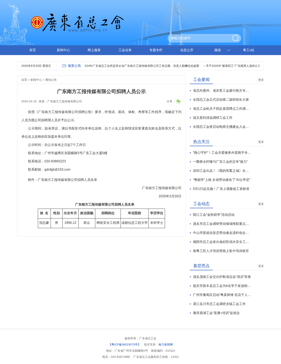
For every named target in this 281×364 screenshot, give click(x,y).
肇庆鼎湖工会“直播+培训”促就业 (216, 313)
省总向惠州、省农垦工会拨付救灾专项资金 (222, 90)
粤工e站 (248, 50)
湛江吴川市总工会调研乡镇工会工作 (219, 304)
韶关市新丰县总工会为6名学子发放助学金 (222, 286)
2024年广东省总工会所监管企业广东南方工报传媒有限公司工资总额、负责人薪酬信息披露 (138, 65)
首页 (32, 50)
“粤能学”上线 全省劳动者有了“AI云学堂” (221, 179)
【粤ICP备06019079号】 (124, 344)
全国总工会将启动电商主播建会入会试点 (222, 126)
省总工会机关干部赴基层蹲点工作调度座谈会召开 (222, 108)
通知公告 (51, 79)
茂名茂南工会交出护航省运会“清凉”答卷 (222, 276)
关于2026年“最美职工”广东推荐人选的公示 (230, 65)
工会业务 (125, 50)
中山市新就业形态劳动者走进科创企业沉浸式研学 (222, 233)
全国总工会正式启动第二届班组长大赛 (221, 99)
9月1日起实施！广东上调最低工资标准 (221, 189)
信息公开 (186, 50)
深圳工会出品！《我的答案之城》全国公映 (222, 170)
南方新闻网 (165, 344)
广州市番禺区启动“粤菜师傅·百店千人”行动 (222, 295)
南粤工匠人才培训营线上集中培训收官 (221, 251)
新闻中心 (63, 50)
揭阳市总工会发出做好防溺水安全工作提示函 (222, 242)
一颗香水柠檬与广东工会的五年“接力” (220, 161)
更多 (261, 79)
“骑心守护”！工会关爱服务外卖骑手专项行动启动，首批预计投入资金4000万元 (222, 152)
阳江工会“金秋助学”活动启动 (214, 214)
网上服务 (94, 50)
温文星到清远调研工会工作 (212, 117)
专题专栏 (156, 50)
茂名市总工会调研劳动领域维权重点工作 (222, 223)
